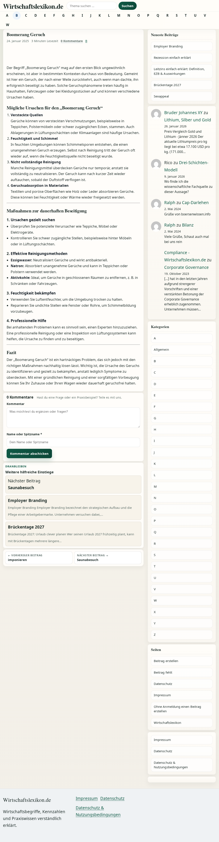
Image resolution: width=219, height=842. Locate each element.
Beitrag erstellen (166, 661)
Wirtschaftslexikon (167, 722)
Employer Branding (168, 46)
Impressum (162, 695)
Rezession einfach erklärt (172, 57)
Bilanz (188, 225)
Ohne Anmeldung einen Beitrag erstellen (177, 708)
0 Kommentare (72, 41)
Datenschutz (163, 684)
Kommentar (15, 404)
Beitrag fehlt (163, 672)
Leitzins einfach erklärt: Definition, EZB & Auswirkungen (179, 71)
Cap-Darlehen (195, 202)
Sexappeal (161, 96)
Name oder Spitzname (24, 434)
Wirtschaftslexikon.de (33, 6)
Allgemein (161, 349)
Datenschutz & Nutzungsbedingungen (171, 764)
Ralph (169, 202)
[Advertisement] (73, 54)
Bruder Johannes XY (183, 112)
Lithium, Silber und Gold (187, 120)
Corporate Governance (186, 267)
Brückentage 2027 (167, 85)
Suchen (127, 6)
